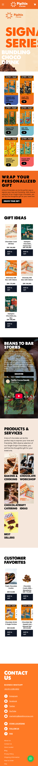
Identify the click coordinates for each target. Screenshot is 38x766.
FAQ (5, 764)
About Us (7, 741)
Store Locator (9, 747)
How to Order (9, 761)
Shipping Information (12, 757)
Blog (5, 751)
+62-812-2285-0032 (11, 689)
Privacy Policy (9, 754)
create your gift (12, 201)
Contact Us (8, 744)
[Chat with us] (30, 758)
